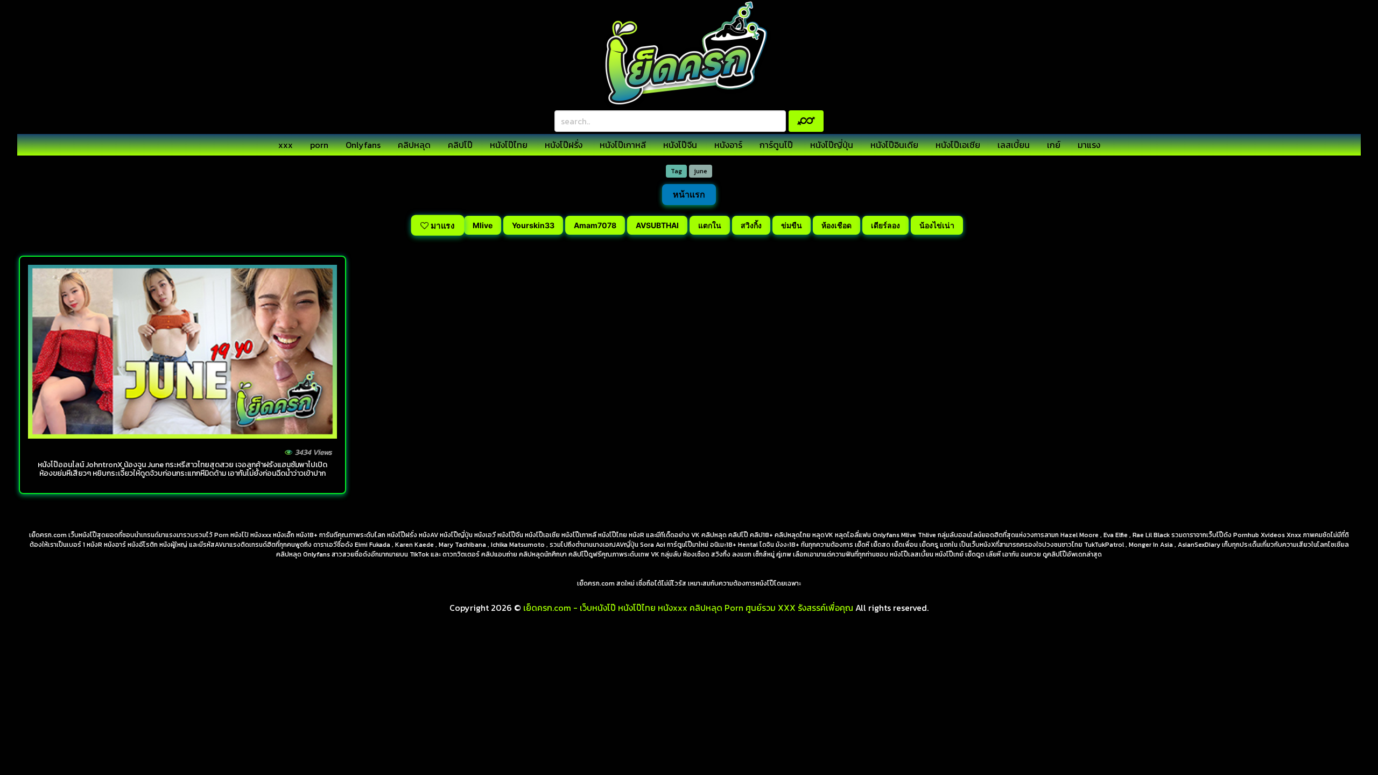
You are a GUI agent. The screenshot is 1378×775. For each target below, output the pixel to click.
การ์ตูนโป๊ (776, 144)
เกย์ (1053, 144)
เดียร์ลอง (885, 225)
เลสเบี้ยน (1013, 144)
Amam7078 (595, 225)
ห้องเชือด (836, 225)
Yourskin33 (533, 225)
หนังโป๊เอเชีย (958, 144)
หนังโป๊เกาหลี (623, 144)
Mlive (483, 225)
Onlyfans (363, 144)
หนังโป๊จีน (680, 144)
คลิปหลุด (414, 144)
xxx (285, 144)
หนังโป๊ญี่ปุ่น (831, 144)
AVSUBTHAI (657, 225)
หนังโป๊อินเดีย (894, 144)
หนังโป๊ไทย (509, 144)
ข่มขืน (791, 225)
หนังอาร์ (728, 144)
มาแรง (1089, 144)
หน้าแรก (689, 194)
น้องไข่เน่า (936, 225)
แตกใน (709, 225)
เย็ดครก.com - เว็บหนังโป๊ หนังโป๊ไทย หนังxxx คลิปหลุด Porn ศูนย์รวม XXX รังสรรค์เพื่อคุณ (688, 607)
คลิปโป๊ (460, 144)
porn (319, 144)
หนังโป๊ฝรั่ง (563, 144)
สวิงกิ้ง (751, 225)
